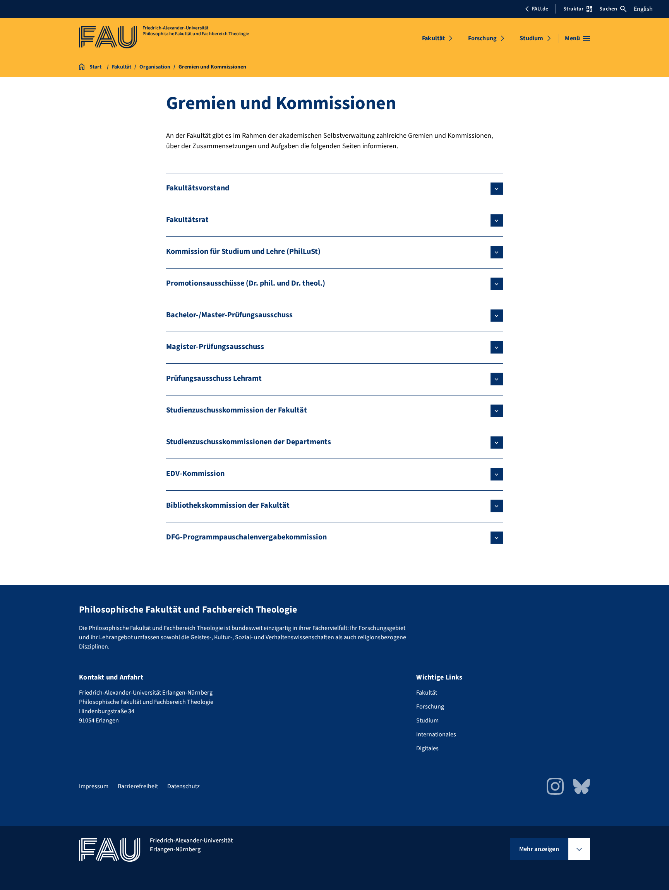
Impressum (93, 786)
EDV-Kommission (195, 473)
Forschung (482, 38)
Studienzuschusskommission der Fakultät (236, 410)
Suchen (608, 9)
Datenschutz (183, 786)
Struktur (573, 9)
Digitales (427, 748)
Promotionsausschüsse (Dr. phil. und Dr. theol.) (245, 283)
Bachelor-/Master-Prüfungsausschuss (229, 315)
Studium (531, 38)
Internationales (436, 734)
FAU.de (540, 9)
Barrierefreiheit (138, 786)
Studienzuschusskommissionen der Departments (248, 441)
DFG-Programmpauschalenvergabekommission (246, 537)
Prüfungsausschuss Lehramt (214, 378)
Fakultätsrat (187, 219)
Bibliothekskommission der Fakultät (228, 505)
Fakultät (433, 38)
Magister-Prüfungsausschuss (215, 346)
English (643, 9)
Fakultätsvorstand (197, 188)
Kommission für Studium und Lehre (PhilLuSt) (243, 251)
